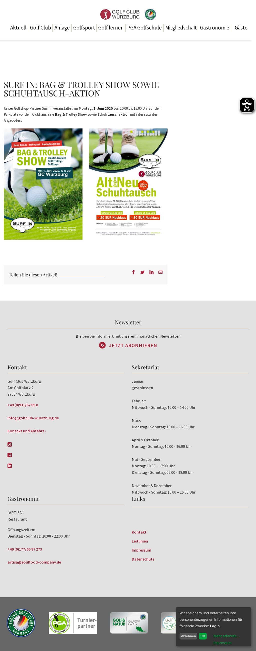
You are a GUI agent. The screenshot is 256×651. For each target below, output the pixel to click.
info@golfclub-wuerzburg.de (33, 417)
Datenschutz (143, 559)
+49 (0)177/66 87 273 (25, 549)
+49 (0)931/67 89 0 (23, 404)
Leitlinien (140, 541)
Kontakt (139, 532)
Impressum (141, 550)
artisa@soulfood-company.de (34, 562)
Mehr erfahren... (227, 636)
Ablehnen (188, 636)
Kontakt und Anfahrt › (27, 430)
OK (203, 636)
